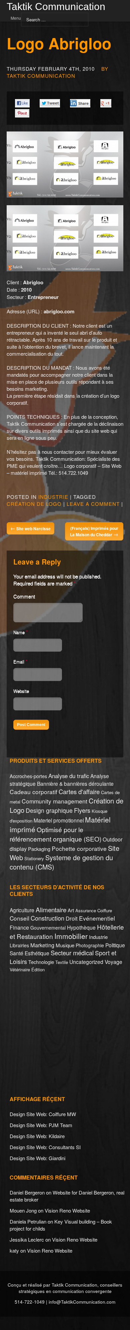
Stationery (34, 858)
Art (71, 910)
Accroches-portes (28, 775)
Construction (47, 918)
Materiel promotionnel (59, 820)
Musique (65, 945)
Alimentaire (51, 909)
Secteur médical (72, 952)
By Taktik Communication (57, 72)
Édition (38, 969)
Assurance (85, 910)
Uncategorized (86, 961)
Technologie (41, 961)
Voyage (113, 961)
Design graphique (49, 810)
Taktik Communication (56, 7)
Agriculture (22, 910)
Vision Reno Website (67, 1210)
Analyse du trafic (68, 776)
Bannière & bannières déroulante (75, 783)
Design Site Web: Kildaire (37, 1135)
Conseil (19, 918)
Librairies (19, 945)
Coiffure (104, 910)
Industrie (53, 496)
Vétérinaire (20, 969)
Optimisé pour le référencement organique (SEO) (55, 834)
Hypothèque (81, 927)
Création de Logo (34, 503)
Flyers (82, 810)
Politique (115, 945)
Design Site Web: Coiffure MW (43, 1113)
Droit (72, 918)
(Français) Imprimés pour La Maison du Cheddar (94, 531)
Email (18, 661)
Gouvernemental (48, 927)
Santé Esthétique (29, 953)
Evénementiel (97, 918)
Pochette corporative (79, 848)
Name (19, 632)
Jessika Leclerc (27, 1239)
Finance (19, 927)
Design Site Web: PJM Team (41, 1124)
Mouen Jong (23, 1210)
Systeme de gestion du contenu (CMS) (61, 862)
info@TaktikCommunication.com (82, 1302)
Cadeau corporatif (33, 791)
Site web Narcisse (30, 528)
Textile (61, 962)
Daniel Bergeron (27, 1192)
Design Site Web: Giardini (37, 1157)
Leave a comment (93, 503)
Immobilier (71, 936)
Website (21, 691)
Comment (24, 596)
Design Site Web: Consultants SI (45, 1146)
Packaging (39, 848)
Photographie (90, 945)
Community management (54, 801)
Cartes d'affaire (79, 791)
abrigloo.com (59, 311)
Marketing (42, 945)
